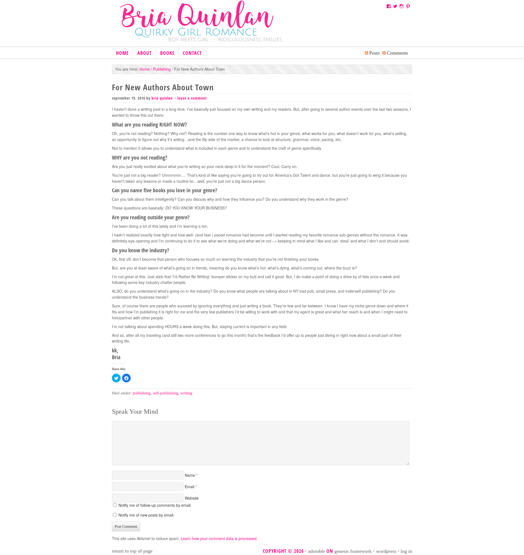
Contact (192, 53)
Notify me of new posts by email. (146, 515)
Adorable (316, 551)
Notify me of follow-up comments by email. (155, 505)
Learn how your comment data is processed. (219, 538)
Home (122, 53)
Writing (186, 393)
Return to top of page (132, 551)
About (144, 53)
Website (192, 498)
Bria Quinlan (207, 25)
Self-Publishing (165, 393)
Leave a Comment (192, 98)
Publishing (142, 393)
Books (165, 53)
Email (189, 486)
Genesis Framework (353, 551)
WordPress (386, 551)
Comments (397, 53)
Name (190, 475)
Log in (406, 551)
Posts (374, 53)
